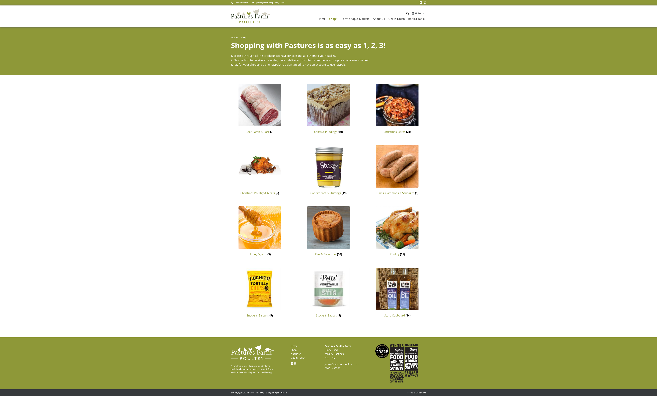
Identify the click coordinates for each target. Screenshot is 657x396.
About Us (379, 19)
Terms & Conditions (416, 392)
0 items (420, 13)
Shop (332, 19)
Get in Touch (396, 19)
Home (322, 19)
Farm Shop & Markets (356, 19)
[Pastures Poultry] (252, 359)
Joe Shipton (281, 392)
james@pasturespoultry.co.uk (270, 2)
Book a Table (416, 19)
